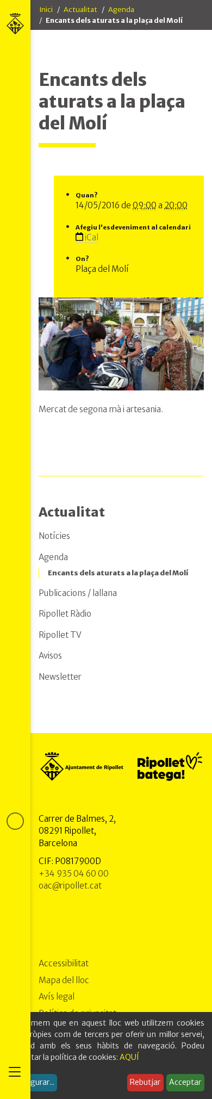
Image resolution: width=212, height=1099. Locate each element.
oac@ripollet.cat (70, 885)
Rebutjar (145, 1082)
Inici (46, 9)
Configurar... (32, 1082)
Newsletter (60, 677)
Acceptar (185, 1082)
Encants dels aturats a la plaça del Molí (118, 573)
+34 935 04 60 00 (74, 873)
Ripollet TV (60, 635)
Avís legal (56, 996)
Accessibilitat (64, 963)
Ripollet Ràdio (65, 614)
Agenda (121, 9)
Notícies (54, 536)
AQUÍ (129, 1057)
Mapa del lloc (64, 980)
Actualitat (80, 9)
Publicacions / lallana (78, 593)
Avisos (50, 655)
